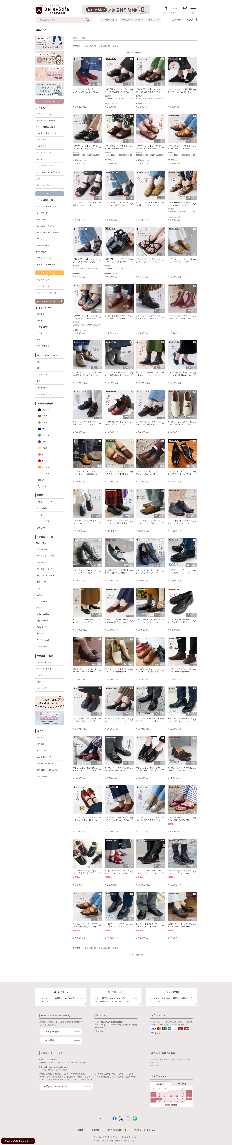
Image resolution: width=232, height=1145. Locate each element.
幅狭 (39, 368)
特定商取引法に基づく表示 (47, 770)
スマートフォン (43, 582)
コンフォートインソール (46, 133)
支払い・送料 (42, 751)
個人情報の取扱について (46, 764)
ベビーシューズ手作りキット (48, 293)
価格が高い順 (104, 46)
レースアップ (42, 140)
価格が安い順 (90, 46)
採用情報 (40, 744)
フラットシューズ (44, 114)
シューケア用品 (43, 521)
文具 (39, 588)
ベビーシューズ (43, 286)
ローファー (41, 159)
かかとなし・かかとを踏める (48, 172)
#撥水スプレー (153, 20)
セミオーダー (42, 388)
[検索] (89, 20)
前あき (39, 321)
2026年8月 (182, 1084)
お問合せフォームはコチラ (57, 1086)
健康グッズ (41, 682)
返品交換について (44, 757)
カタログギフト (43, 688)
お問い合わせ (42, 777)
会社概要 (40, 738)
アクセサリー (42, 528)
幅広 (39, 362)
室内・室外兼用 (43, 346)
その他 (39, 515)
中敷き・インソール (45, 502)
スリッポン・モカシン (46, 166)
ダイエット (41, 333)
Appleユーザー (42, 621)
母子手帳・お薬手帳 (45, 569)
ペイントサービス (44, 394)
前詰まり (40, 314)
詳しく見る (100, 1031)
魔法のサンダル (43, 185)
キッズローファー (44, 280)
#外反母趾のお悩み (109, 20)
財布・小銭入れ (43, 549)
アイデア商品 (42, 646)
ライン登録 (49, 1040)
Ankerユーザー (43, 627)
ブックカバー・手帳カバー (47, 556)
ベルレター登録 (51, 1031)
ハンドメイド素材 (44, 669)
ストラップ (41, 146)
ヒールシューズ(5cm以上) (47, 121)
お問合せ (176, 19)
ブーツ (39, 179)
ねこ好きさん (42, 634)
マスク (39, 675)
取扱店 (190, 19)
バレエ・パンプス (44, 153)
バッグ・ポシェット (45, 662)
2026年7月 (160, 1084)
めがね (39, 595)
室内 (39, 340)
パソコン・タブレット (46, 575)
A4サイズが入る (43, 640)
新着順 (115, 46)
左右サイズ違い (43, 375)
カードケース (42, 562)
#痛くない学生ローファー (132, 20)
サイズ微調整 (42, 508)
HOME (38, 30)
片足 (39, 381)
